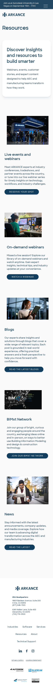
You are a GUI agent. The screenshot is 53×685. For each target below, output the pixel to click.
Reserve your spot (21, 192)
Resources (21, 634)
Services (41, 627)
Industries (12, 627)
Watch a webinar (23, 277)
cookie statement (33, 660)
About (34, 634)
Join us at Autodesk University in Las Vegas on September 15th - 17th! (21, 4)
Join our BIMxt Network (27, 456)
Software (27, 627)
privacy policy (18, 660)
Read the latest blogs (24, 369)
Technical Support (26, 641)
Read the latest (19, 547)
